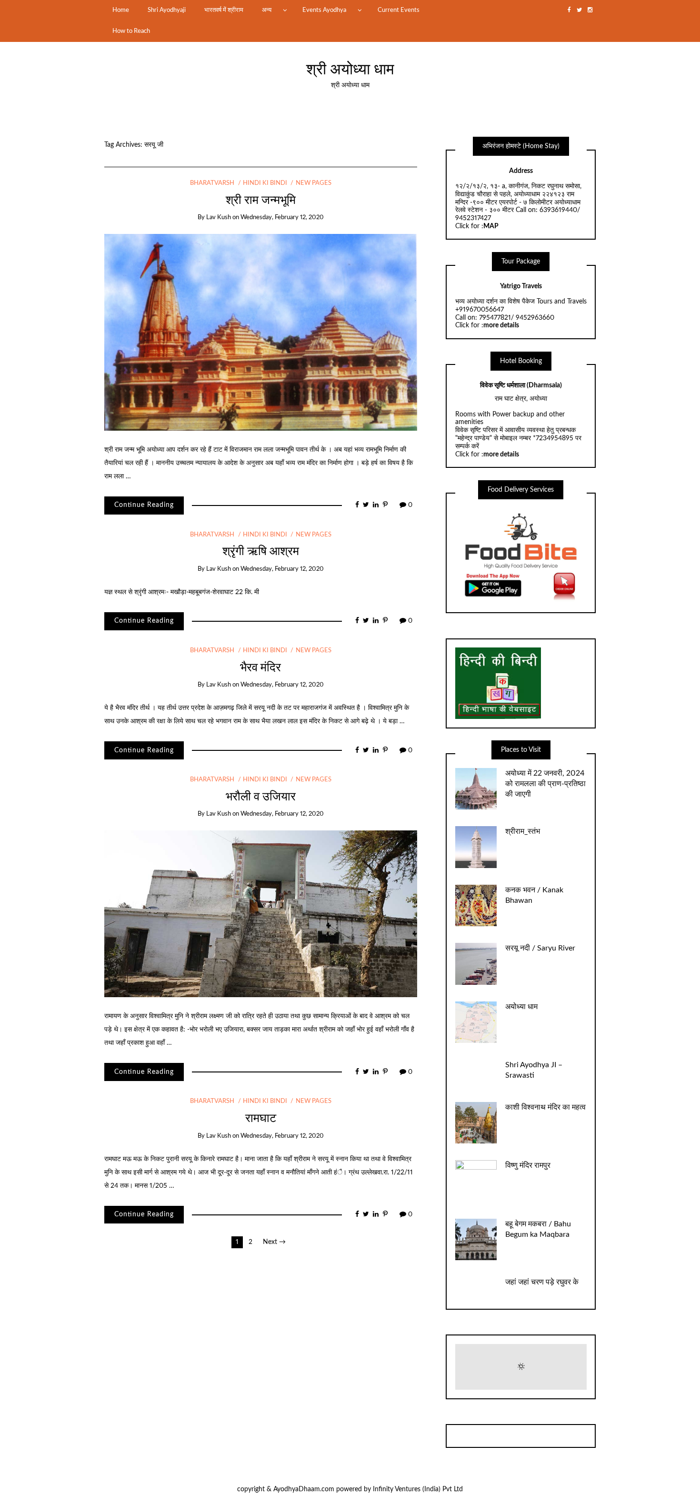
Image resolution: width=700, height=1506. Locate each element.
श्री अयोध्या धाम (350, 69)
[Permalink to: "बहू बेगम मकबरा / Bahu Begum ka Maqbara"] (476, 1239)
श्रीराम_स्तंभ (522, 831)
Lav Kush (218, 217)
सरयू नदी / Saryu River (540, 948)
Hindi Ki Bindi (265, 183)
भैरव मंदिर (260, 668)
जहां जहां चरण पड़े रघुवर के (542, 1282)
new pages (313, 183)
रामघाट (260, 1118)
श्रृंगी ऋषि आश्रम (260, 551)
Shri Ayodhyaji (167, 10)
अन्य (266, 10)
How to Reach (131, 31)
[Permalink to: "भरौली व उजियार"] (260, 913)
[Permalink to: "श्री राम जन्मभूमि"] (260, 332)
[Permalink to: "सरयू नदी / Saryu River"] (476, 963)
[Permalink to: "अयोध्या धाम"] (476, 1022)
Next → (274, 1242)
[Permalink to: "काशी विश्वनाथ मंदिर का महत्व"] (476, 1122)
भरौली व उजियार (261, 797)
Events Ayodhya (324, 10)
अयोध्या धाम (521, 1007)
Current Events (399, 10)
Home (120, 10)
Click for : (477, 226)
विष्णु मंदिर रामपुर (527, 1165)
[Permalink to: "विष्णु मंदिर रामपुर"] (476, 1181)
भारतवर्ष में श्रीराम (223, 10)
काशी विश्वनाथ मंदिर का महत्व (545, 1107)
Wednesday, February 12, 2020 (282, 217)
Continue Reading (144, 505)
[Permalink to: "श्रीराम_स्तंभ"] (476, 847)
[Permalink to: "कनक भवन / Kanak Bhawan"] (476, 905)
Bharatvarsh (212, 183)
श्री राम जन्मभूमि (261, 200)
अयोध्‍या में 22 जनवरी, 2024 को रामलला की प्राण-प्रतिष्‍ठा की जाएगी (545, 783)
